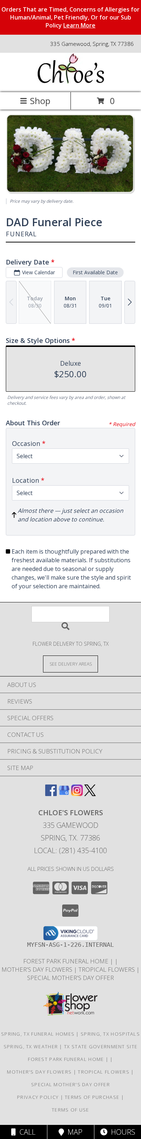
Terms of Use (70, 1109)
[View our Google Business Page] (64, 794)
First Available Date (95, 272)
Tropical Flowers (107, 969)
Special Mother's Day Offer (70, 977)
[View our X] (90, 794)
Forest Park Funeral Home (66, 961)
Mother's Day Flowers (37, 969)
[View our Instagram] (77, 794)
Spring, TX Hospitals (110, 1034)
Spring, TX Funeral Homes (37, 1034)
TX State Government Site (100, 1046)
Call (25, 1132)
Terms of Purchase (92, 1097)
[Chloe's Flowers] (70, 81)
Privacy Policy (38, 1097)
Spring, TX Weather (31, 1046)
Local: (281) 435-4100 (70, 850)
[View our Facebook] (51, 794)
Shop (40, 101)
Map (73, 1132)
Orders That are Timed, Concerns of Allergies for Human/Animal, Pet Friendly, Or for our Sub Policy (70, 17)
